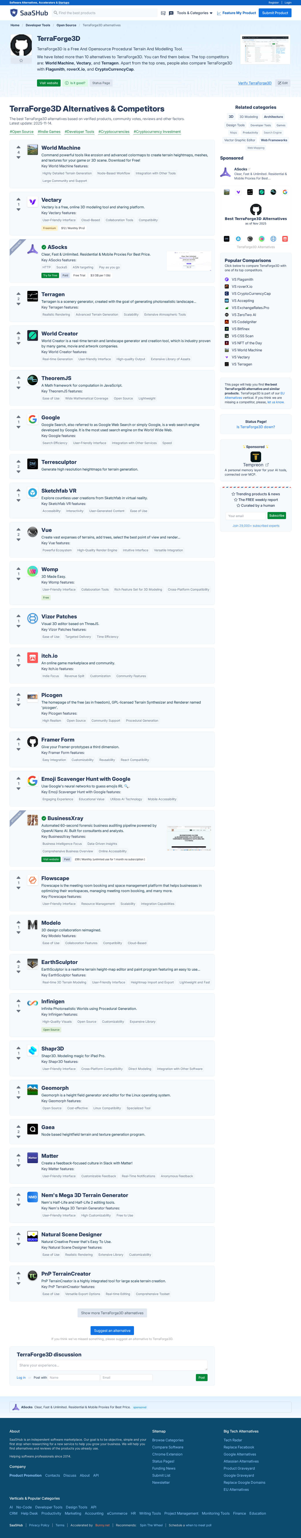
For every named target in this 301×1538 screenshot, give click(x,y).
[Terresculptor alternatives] (32, 464)
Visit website (49, 83)
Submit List (161, 1475)
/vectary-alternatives (30, 194)
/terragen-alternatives (31, 289)
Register (274, 2)
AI (11, 1507)
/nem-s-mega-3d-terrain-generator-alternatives (52, 1190)
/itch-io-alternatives (29, 650)
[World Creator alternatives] (32, 335)
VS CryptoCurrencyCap (251, 293)
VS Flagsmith (242, 279)
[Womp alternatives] (32, 571)
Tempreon (254, 464)
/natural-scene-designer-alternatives (43, 1229)
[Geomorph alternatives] (32, 1089)
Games (281, 125)
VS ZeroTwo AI (243, 314)
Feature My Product (239, 13)
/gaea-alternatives (28, 1122)
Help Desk (29, 1513)
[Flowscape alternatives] (32, 880)
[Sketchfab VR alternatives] (32, 492)
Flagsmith (55, 69)
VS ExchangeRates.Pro (250, 307)
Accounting (94, 1513)
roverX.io (76, 69)
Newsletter (161, 1482)
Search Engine (273, 132)
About (85, 1475)
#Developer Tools (79, 131)
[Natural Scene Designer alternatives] (32, 1236)
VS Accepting (242, 300)
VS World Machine (246, 350)
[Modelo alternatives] (32, 924)
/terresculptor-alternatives (34, 457)
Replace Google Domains (244, 1482)
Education (257, 1513)
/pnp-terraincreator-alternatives (39, 1268)
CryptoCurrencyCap (114, 69)
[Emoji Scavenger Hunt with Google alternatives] (32, 781)
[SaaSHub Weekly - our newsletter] (163, 12)
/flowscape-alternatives (32, 873)
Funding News (163, 1468)
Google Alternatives (240, 1454)
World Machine (59, 63)
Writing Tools (150, 1513)
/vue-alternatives (27, 525)
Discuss (69, 1475)
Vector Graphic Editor (239, 140)
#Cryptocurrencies (113, 131)
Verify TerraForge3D (255, 83)
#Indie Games (49, 131)
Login (288, 2)
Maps (233, 132)
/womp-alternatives (29, 564)
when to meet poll (198, 1525)
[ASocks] (32, 249)
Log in (21, 1377)
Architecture (273, 117)
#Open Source (21, 131)
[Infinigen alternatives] (32, 1003)
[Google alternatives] (32, 419)
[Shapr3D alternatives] (32, 1050)
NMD (32, 1197)
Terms (60, 1525)
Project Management (181, 1513)
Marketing (73, 1513)
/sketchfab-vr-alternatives (34, 485)
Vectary (83, 63)
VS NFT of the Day (246, 343)
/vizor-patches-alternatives (35, 611)
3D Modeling (249, 117)
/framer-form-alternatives (34, 734)
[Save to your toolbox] (21, 60)
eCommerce (117, 1513)
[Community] (171, 12)
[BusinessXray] (32, 820)
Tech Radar (233, 1440)
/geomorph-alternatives (32, 1083)
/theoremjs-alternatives (32, 373)
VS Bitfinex (240, 329)
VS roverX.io (242, 286)
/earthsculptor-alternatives (35, 957)
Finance (239, 1513)
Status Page (101, 83)
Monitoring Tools (216, 1513)
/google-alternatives (30, 412)
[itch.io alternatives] (32, 657)
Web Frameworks (274, 140)
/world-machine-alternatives (36, 142)
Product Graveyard (239, 1468)
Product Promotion (25, 1475)
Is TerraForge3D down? (256, 427)
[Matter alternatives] (32, 1157)
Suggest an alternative (112, 1330)
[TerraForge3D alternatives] (21, 45)
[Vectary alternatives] (32, 201)
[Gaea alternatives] (32, 1129)
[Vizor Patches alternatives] (32, 618)
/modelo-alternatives (30, 917)
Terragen (110, 63)
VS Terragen (241, 364)
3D (231, 116)
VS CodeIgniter (244, 322)
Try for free (50, 275)
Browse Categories (168, 1440)
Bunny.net (102, 1525)
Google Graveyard (239, 1475)
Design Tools (235, 125)
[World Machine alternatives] (32, 149)
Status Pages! (163, 1461)
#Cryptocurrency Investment (157, 131)
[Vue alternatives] (32, 532)
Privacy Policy (39, 1525)
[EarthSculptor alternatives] (32, 964)
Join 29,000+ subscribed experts (255, 525)
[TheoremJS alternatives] (32, 380)
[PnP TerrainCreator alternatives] (32, 1275)
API (96, 1475)
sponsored (139, 1407)
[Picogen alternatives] (32, 697)
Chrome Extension (167, 1454)
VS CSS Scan (242, 336)
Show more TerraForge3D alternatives (112, 1313)
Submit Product (275, 13)
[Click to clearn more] (150, 1407)
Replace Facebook (239, 1447)
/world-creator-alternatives (35, 328)
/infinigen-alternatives (31, 996)
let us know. (276, 402)
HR (133, 1513)
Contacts (52, 1475)
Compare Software (167, 1447)
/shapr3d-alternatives (31, 1043)
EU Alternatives (236, 1489)
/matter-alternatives (29, 1150)
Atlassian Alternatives (241, 1461)
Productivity (250, 132)
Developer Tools (261, 125)
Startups (63, 2)
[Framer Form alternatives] (32, 741)
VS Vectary (240, 357)
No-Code (24, 1507)
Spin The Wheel (151, 1525)
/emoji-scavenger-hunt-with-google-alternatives (53, 774)
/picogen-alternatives (30, 690)
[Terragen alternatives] (32, 296)
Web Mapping (255, 147)
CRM (13, 1513)
